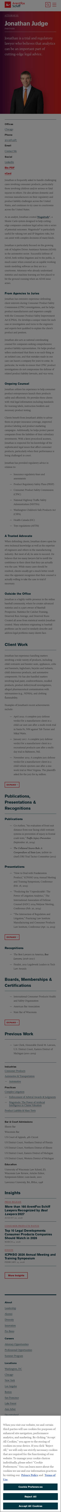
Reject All (31, 1496)
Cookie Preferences (30, 1486)
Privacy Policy (29, 1475)
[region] (30, 1463)
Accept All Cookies (30, 1506)
